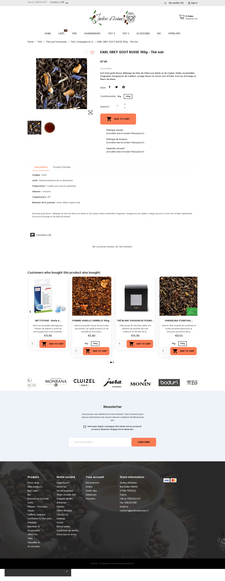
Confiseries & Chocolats (40, 519)
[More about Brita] (169, 382)
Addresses (91, 495)
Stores (60, 523)
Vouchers (90, 499)
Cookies (61, 507)
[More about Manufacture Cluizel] (56, 382)
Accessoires (143, 33)
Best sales (33, 491)
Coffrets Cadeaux (36, 515)
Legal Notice (63, 483)
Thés (74, 33)
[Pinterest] (123, 87)
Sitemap (61, 519)
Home (48, 33)
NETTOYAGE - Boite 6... (48, 321)
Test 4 (111, 33)
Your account (95, 477)
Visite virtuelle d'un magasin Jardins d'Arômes (66, 499)
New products (35, 487)
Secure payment (65, 491)
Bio (159, 33)
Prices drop (33, 483)
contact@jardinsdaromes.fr (134, 511)
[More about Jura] (84, 382)
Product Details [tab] (62, 167)
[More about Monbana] (27, 382)
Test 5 (125, 33)
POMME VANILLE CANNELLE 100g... (91, 321)
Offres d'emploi (64, 511)
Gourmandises (92, 33)
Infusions (32, 523)
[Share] (109, 87)
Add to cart (118, 119)
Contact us (62, 515)
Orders (89, 487)
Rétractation (63, 527)
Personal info (92, 483)
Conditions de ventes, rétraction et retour (68, 533)
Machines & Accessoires (34, 529)
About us (61, 487)
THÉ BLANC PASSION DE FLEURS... (135, 321)
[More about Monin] (112, 382)
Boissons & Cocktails (38, 499)
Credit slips (91, 491)
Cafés (62, 32)
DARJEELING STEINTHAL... (179, 321)
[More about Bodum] (141, 382)
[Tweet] (116, 87)
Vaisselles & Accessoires (34, 545)
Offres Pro (174, 33)
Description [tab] (41, 167)
